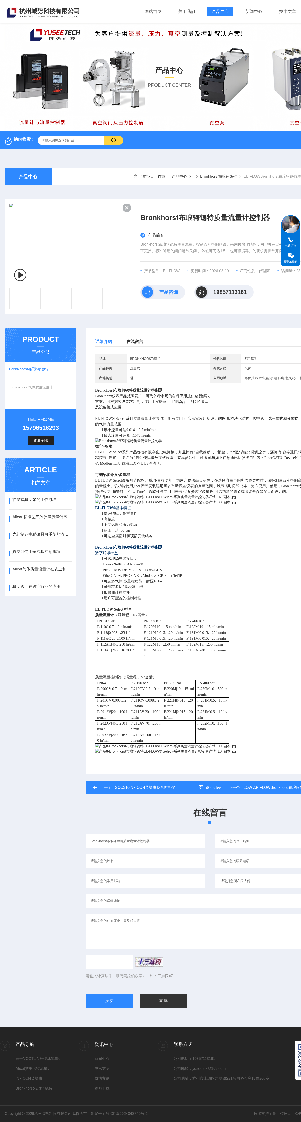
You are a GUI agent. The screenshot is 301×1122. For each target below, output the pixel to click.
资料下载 (102, 1088)
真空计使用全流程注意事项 (36, 551)
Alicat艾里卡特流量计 (33, 1069)
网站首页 (153, 11)
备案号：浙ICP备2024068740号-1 (119, 1114)
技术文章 (287, 11)
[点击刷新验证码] (149, 962)
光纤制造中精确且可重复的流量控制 (42, 534)
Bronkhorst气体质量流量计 (32, 387)
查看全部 (41, 441)
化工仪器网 (282, 1114)
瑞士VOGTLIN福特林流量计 (39, 1059)
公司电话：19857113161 (194, 1059)
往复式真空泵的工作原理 (34, 499)
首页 (161, 176)
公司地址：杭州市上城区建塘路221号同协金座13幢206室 (208, 1078)
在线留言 (134, 341)
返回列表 (213, 787)
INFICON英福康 (29, 1078)
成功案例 (102, 1078)
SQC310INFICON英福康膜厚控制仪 (145, 787)
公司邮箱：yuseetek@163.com (200, 1069)
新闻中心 (254, 11)
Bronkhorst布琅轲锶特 (218, 176)
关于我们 (186, 11)
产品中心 (220, 11)
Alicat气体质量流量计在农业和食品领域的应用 (42, 569)
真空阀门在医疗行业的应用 (36, 586)
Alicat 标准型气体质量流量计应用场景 (42, 517)
